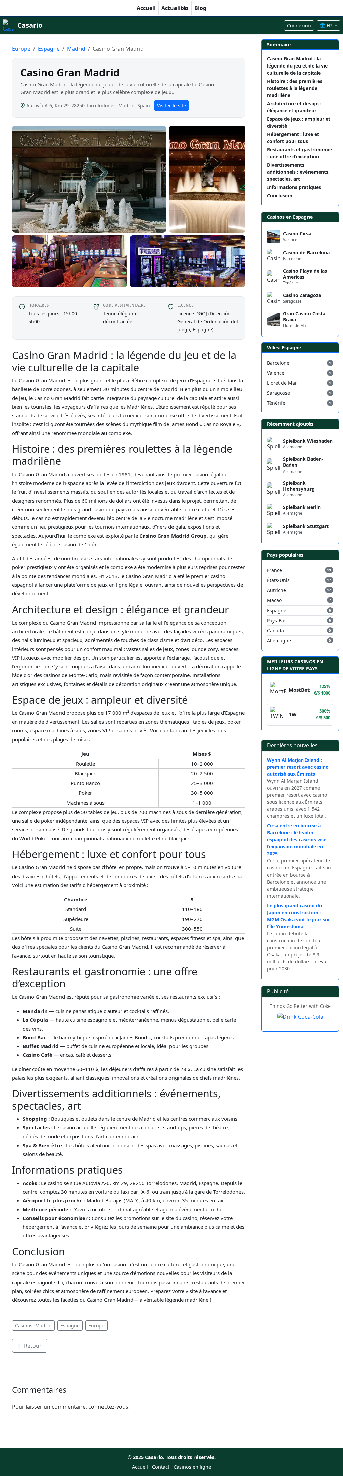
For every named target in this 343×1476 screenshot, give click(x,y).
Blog (200, 8)
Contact (160, 1467)
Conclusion (279, 195)
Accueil (146, 8)
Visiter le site (171, 105)
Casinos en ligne (192, 1467)
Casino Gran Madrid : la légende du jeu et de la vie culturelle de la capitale (297, 65)
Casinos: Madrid (33, 1325)
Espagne (49, 48)
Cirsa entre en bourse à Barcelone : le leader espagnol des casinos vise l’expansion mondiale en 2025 (296, 839)
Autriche (276, 590)
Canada (275, 630)
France (274, 570)
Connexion (299, 25)
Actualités (175, 8)
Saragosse (278, 393)
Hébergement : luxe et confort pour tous (293, 137)
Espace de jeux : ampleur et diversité (298, 122)
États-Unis (278, 580)
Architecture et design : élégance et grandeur (294, 107)
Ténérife (276, 403)
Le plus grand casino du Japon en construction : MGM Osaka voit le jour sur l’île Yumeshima (298, 916)
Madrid (76, 48)
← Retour (30, 1345)
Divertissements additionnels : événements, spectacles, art (298, 172)
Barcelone (278, 363)
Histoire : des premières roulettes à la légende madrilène (294, 88)
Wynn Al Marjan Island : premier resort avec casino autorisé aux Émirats (298, 767)
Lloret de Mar (282, 383)
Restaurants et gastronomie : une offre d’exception (299, 153)
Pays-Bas (277, 620)
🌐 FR (326, 25)
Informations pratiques (294, 187)
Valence (275, 373)
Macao (274, 600)
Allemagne (279, 640)
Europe (21, 48)
